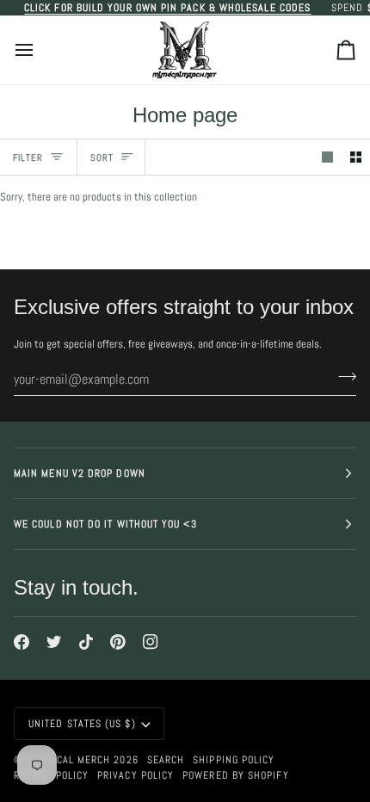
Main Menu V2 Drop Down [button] (79, 473)
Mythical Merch (68, 760)
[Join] (342, 377)
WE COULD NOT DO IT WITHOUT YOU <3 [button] (105, 524)
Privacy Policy (135, 775)
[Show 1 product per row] (327, 157)
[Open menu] (39, 49)
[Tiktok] (86, 642)
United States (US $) (82, 724)
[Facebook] (21, 642)
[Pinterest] (118, 642)
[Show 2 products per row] (356, 157)
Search (165, 760)
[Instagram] (150, 642)
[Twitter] (54, 642)
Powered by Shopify (235, 775)
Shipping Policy (233, 760)
